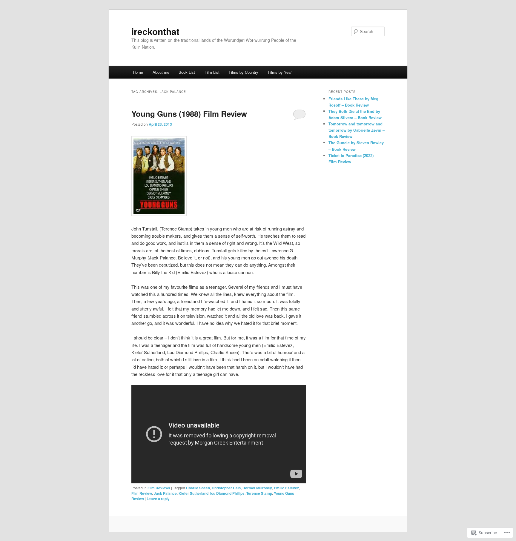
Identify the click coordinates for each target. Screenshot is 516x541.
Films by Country (243, 72)
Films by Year (280, 72)
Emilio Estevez (286, 488)
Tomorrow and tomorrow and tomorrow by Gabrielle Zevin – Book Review (356, 130)
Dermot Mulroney (257, 488)
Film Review (141, 493)
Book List (187, 72)
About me (161, 72)
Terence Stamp (259, 493)
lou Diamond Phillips (227, 493)
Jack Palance (165, 493)
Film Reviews (159, 488)
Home (138, 72)
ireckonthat (155, 31)
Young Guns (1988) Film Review (189, 113)
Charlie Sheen (198, 488)
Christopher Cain (226, 488)
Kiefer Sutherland (193, 493)
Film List (212, 72)
